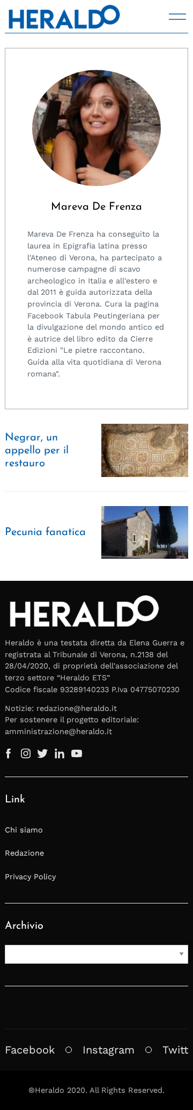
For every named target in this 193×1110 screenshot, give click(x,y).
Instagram (109, 1049)
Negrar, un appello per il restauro (37, 450)
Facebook (30, 1049)
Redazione (24, 853)
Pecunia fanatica (45, 532)
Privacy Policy (30, 876)
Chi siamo (24, 830)
